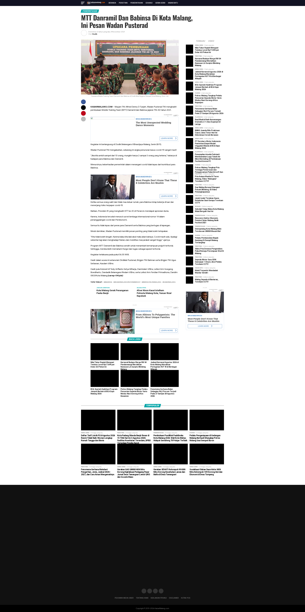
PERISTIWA (123, 3)
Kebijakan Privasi (159, 598)
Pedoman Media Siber (124, 598)
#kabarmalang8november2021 (127, 282)
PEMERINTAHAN (136, 3)
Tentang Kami (142, 598)
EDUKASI (149, 3)
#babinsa (108, 282)
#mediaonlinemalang (152, 282)
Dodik (94, 34)
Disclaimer (174, 598)
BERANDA (112, 3)
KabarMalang (169, 282)
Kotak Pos (185, 598)
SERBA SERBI (160, 3)
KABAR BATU (173, 3)
